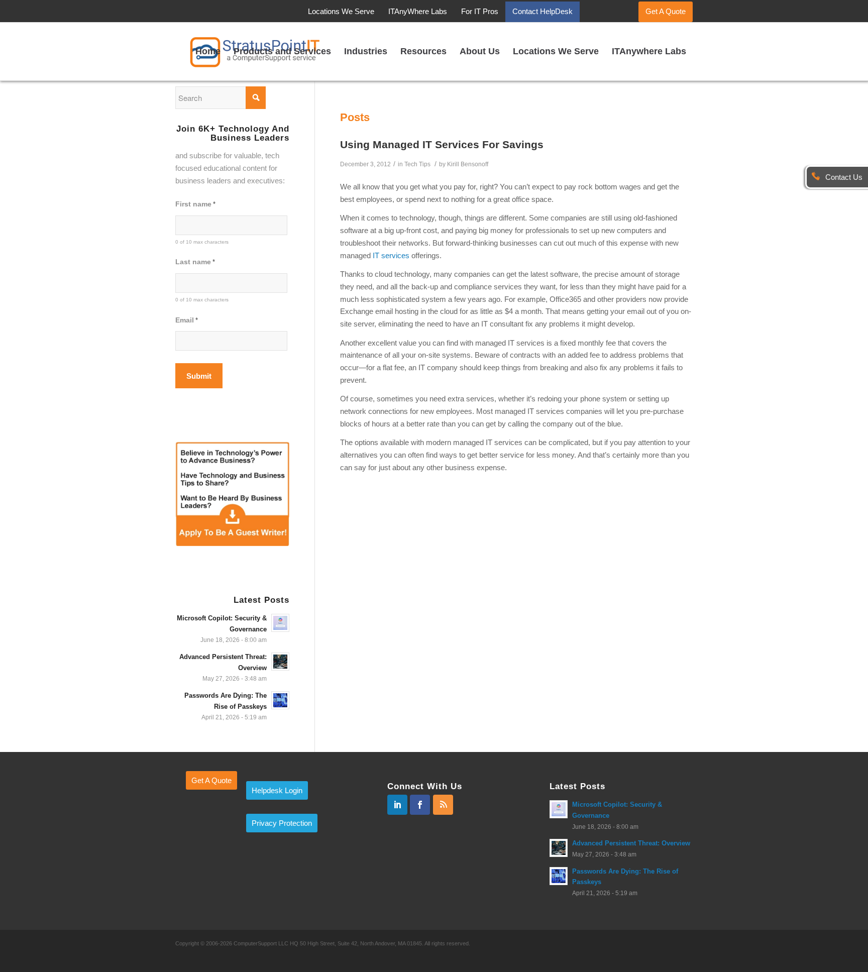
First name (195, 204)
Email (186, 320)
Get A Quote (665, 11)
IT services (391, 255)
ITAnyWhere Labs (417, 11)
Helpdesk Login (277, 790)
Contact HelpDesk (542, 11)
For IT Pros (479, 11)
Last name (195, 262)
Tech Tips (417, 164)
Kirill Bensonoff (467, 164)
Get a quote (211, 780)
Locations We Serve (341, 11)
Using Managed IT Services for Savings (442, 144)
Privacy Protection (282, 823)
